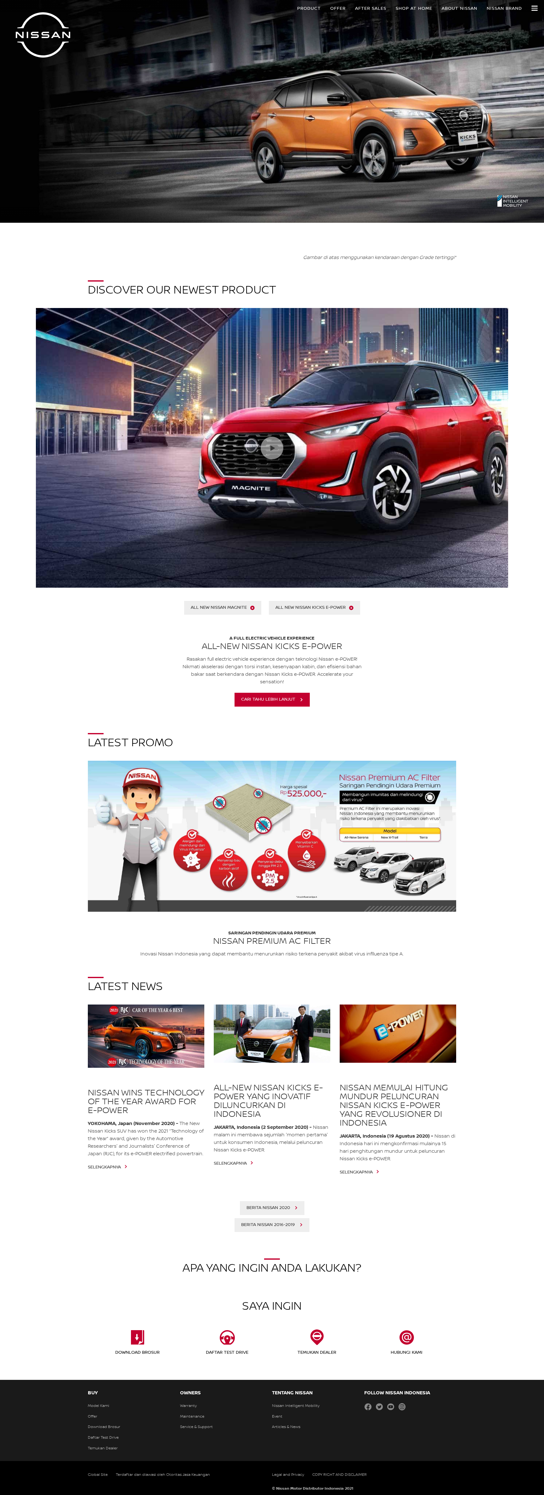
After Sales (370, 8)
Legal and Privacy (288, 1474)
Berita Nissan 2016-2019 (268, 1224)
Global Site (98, 1474)
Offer (338, 8)
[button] (534, 8)
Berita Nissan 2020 (268, 1207)
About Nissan (459, 8)
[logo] (43, 35)
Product (309, 8)
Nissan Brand (504, 8)
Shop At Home (414, 8)
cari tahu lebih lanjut (268, 699)
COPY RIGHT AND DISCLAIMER (339, 1474)
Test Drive (34, 124)
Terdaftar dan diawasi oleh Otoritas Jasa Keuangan (163, 1474)
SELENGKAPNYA (38, 107)
